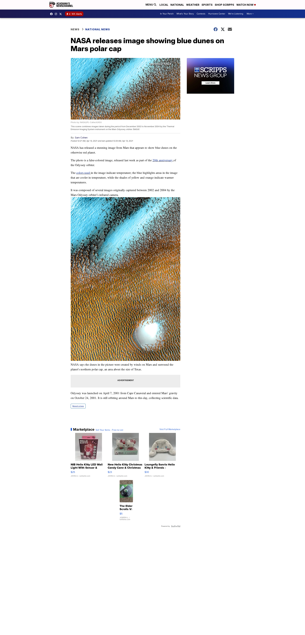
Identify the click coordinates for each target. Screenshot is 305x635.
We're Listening (235, 13)
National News (97, 29)
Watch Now (245, 4)
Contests (201, 13)
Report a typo (78, 406)
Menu (150, 4)
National (177, 4)
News (75, 29)
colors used (83, 173)
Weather (192, 4)
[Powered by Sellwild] (175, 526)
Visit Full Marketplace (169, 429)
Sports (207, 4)
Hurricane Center (216, 13)
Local (163, 4)
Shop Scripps (224, 4)
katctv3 (52, 14)
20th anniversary (162, 160)
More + (250, 13)
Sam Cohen (81, 137)
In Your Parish (167, 13)
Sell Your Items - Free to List (109, 430)
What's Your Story (185, 13)
